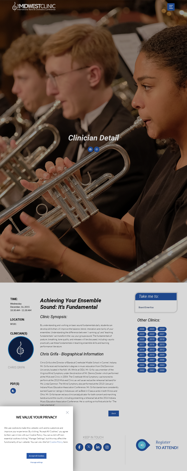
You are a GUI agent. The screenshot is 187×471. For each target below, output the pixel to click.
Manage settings (36, 462)
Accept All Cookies (36, 456)
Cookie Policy (56, 442)
